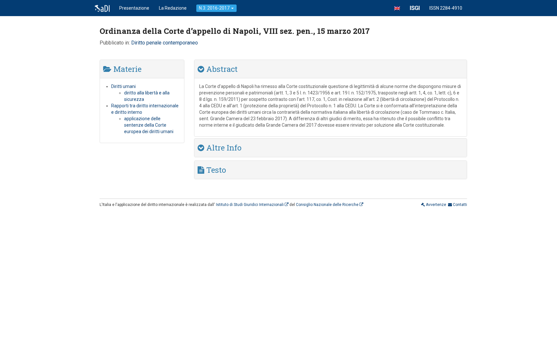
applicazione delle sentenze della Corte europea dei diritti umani (148, 125)
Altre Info (222, 147)
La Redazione (173, 8)
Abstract (221, 69)
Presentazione (134, 8)
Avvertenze (435, 204)
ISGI (415, 8)
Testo (215, 170)
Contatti (459, 204)
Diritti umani (123, 86)
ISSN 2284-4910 (445, 8)
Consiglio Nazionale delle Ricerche (327, 204)
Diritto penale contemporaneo (164, 43)
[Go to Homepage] (102, 8)
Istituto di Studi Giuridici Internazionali (250, 204)
